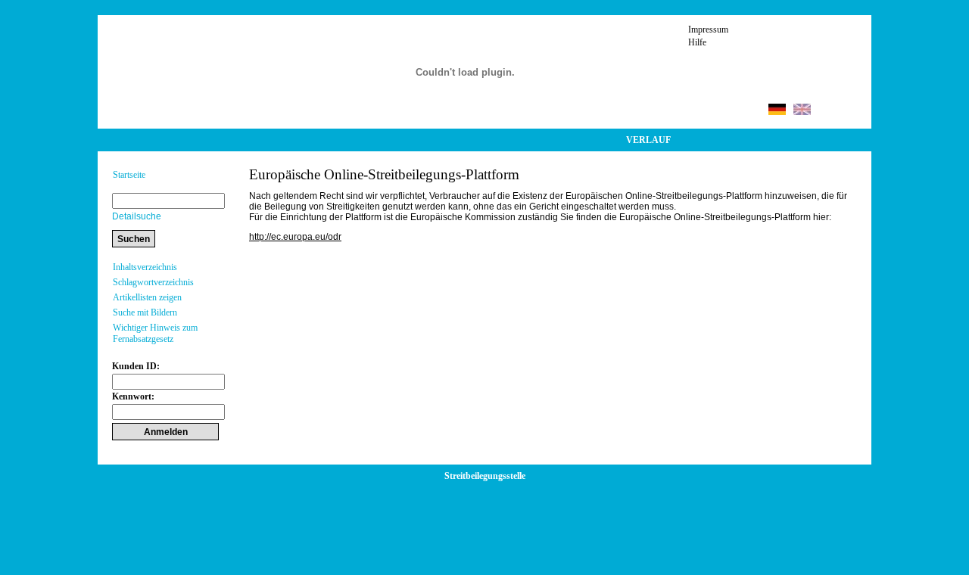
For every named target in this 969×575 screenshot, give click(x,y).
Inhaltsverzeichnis (145, 267)
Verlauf (648, 140)
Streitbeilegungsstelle (484, 476)
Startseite (129, 174)
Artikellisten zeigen (147, 297)
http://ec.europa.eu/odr (295, 237)
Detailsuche (136, 216)
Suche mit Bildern (145, 312)
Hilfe (697, 42)
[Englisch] (802, 111)
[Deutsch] (777, 111)
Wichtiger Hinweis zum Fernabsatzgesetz (155, 333)
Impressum (708, 29)
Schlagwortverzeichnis (153, 282)
